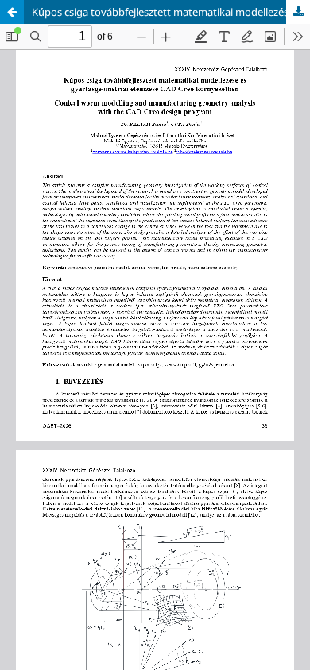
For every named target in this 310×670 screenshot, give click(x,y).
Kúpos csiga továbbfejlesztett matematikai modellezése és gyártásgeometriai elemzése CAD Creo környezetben (171, 12)
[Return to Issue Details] (12, 12)
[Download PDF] (298, 12)
